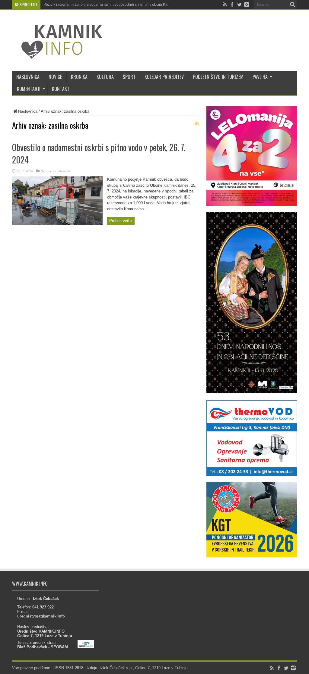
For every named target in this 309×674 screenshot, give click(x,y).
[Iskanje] (292, 4)
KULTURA (105, 76)
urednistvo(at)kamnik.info (41, 616)
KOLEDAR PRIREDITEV (164, 76)
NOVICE (55, 76)
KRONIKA (79, 76)
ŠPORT (129, 76)
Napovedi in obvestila (56, 171)
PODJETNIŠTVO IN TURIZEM (218, 76)
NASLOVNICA (28, 76)
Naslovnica (27, 111)
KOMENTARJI (28, 88)
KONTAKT (60, 88)
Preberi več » (120, 220)
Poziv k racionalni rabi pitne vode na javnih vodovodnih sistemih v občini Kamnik (109, 4)
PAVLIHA (260, 76)
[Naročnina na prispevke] (196, 123)
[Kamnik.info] (57, 55)
